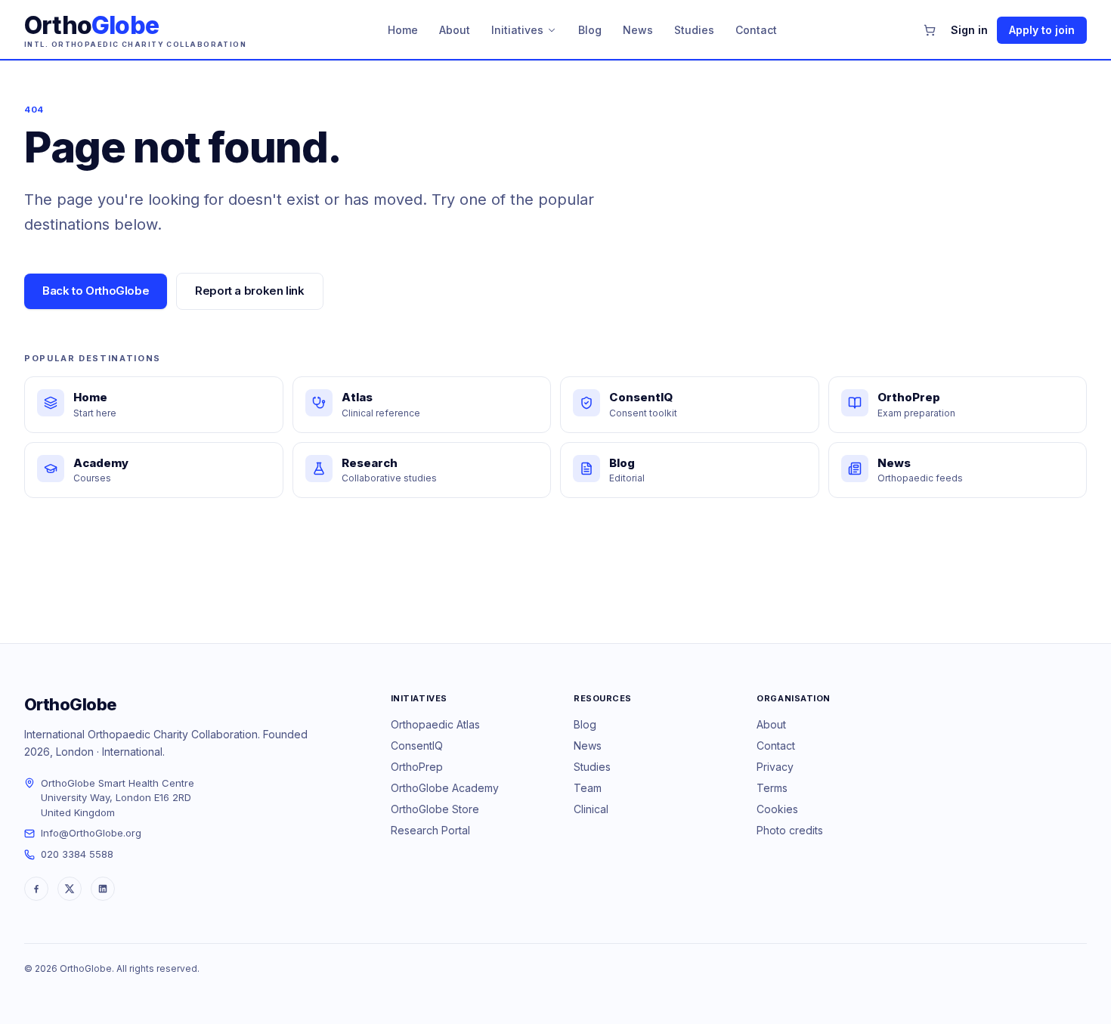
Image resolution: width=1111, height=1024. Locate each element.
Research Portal (430, 830)
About (454, 29)
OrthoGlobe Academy (445, 787)
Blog (590, 29)
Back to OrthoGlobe (95, 290)
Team (588, 787)
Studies (694, 29)
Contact (756, 29)
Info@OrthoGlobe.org (91, 833)
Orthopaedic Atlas (435, 724)
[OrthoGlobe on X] (69, 889)
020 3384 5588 (77, 854)
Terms (772, 787)
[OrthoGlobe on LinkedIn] (103, 889)
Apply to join (1042, 29)
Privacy (775, 766)
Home (403, 29)
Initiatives (517, 29)
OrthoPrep (417, 766)
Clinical (591, 809)
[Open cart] (930, 30)
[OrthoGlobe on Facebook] (36, 889)
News (638, 29)
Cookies (777, 809)
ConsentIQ (417, 745)
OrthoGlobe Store (435, 809)
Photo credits (790, 830)
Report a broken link (250, 290)
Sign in (969, 29)
